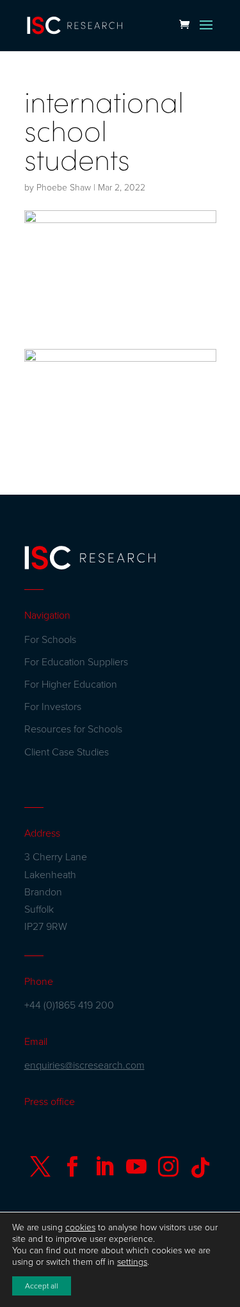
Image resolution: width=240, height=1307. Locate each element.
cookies (80, 1227)
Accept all (41, 1285)
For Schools (50, 639)
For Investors (52, 706)
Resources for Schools (73, 729)
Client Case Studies (66, 752)
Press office (49, 1101)
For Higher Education (70, 684)
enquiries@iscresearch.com (84, 1065)
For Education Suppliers (76, 662)
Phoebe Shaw (63, 187)
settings (132, 1262)
